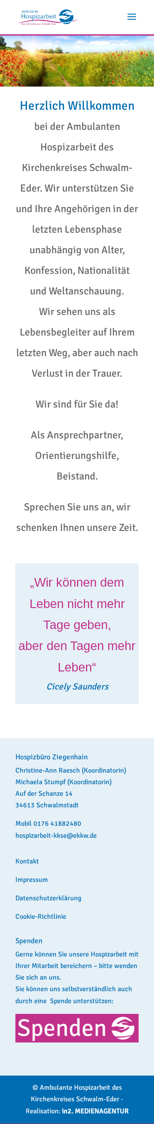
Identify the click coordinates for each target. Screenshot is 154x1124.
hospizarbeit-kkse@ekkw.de (56, 835)
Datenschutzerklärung (48, 898)
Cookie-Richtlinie (40, 916)
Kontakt (27, 861)
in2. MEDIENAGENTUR (95, 1111)
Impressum (31, 879)
